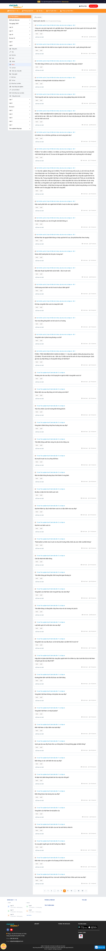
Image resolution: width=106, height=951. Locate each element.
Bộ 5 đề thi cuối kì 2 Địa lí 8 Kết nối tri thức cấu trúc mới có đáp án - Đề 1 (55, 132)
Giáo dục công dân (16, 71)
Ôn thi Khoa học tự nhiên (17, 93)
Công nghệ (14, 74)
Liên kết (37, 924)
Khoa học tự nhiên (16, 83)
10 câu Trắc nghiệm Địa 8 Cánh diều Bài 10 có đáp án (50, 824)
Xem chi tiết (40, 37)
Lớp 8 (41, 33)
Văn (12, 52)
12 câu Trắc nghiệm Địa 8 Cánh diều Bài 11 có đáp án (50, 622)
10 (71, 891)
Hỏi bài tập (3, 947)
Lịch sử (13, 67)
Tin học (13, 80)
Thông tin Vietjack (64, 924)
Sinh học (13, 77)
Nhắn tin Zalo (101, 947)
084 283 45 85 (14, 938)
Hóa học (13, 55)
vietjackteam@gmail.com (16, 941)
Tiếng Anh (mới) (16, 96)
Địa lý (12, 64)
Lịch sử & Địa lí (15, 89)
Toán (12, 58)
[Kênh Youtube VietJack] (11, 929)
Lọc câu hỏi (38, 17)
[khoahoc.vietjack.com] (15, 6)
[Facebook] (7, 929)
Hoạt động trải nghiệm (17, 86)
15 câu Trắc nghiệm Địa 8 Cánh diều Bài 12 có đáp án (50, 372)
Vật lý (13, 61)
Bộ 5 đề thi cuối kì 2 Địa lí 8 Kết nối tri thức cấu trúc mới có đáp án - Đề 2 (55, 25)
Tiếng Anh (14, 49)
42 (78, 891)
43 (82, 891)
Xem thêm (29, 915)
